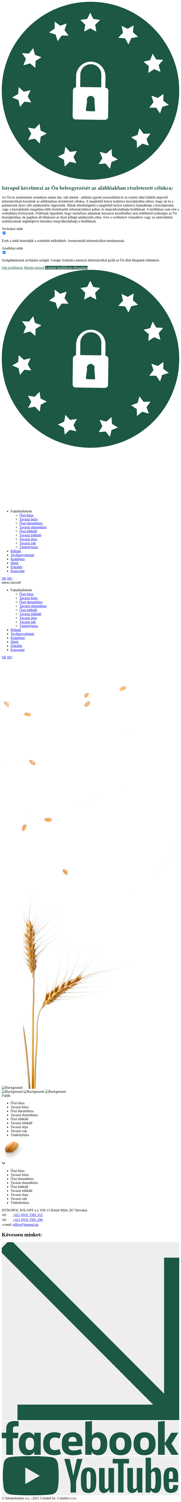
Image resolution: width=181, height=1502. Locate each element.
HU (10, 578)
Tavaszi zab (27, 543)
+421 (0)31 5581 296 (28, 1220)
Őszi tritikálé (28, 531)
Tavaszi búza (28, 519)
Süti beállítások (12, 268)
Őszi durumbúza (30, 523)
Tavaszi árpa (28, 539)
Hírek (15, 563)
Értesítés (16, 567)
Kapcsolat (18, 571)
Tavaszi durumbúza (33, 527)
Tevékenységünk (22, 555)
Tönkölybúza (28, 547)
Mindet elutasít (34, 268)
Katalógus (18, 559)
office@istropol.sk (25, 1224)
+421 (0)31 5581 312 (28, 1215)
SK (4, 578)
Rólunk (16, 551)
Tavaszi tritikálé (30, 535)
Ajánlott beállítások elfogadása (66, 268)
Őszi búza (26, 515)
